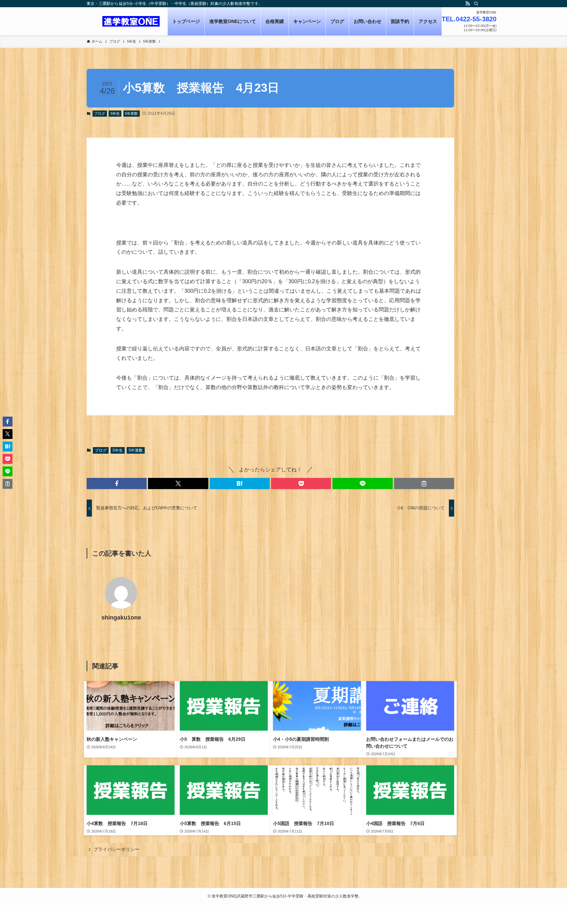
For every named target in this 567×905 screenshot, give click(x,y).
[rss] (467, 3)
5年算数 (131, 113)
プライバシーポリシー (116, 849)
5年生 (115, 113)
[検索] (476, 3)
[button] (117, 483)
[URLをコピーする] (424, 483)
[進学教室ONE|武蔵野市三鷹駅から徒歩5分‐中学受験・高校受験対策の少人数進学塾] (131, 21)
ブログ (99, 113)
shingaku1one (121, 617)
